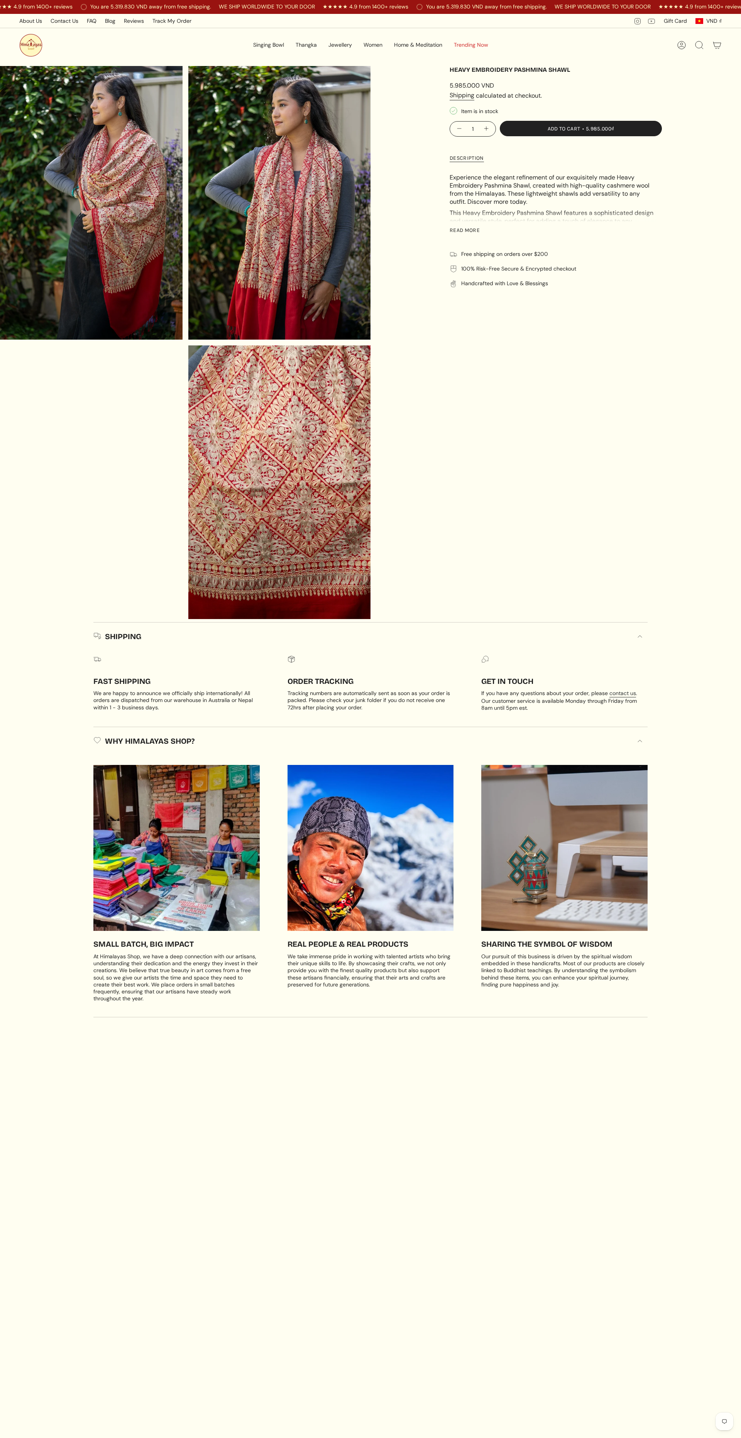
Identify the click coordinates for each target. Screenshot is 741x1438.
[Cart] (717, 45)
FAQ (91, 20)
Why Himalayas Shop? (150, 741)
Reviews (134, 20)
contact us (622, 693)
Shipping (462, 95)
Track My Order (171, 20)
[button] (268, 45)
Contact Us (64, 20)
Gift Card (675, 20)
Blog (110, 20)
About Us (30, 20)
